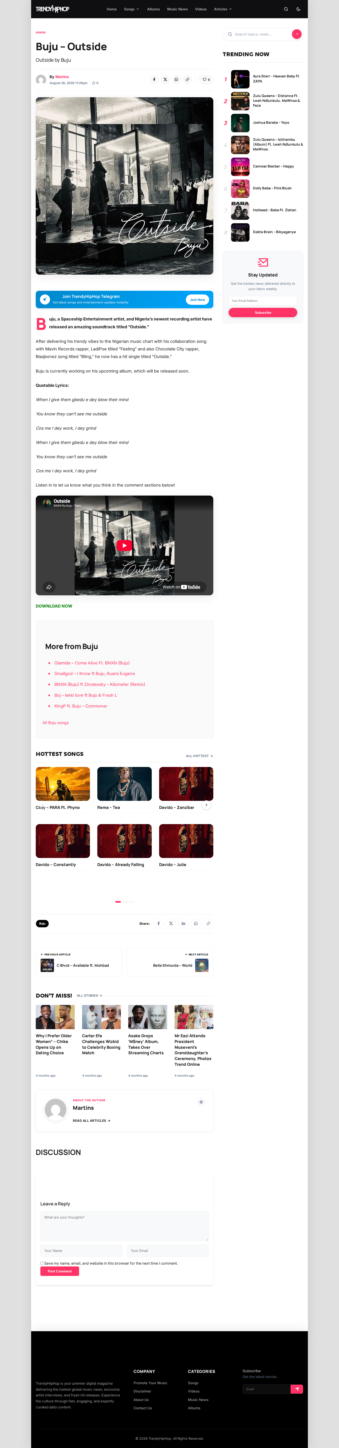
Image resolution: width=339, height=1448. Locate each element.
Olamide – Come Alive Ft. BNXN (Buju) (92, 662)
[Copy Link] (187, 79)
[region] (124, 835)
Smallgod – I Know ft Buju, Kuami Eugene (94, 673)
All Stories (87, 995)
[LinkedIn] (183, 924)
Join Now (197, 300)
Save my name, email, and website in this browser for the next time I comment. (111, 1263)
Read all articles (89, 1120)
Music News (198, 1400)
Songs (41, 32)
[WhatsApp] (176, 79)
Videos (193, 1391)
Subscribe (263, 312)
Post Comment (60, 1271)
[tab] (118, 902)
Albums (194, 1408)
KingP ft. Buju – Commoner (80, 705)
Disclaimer (142, 1391)
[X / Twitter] (171, 924)
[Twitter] (165, 79)
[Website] (201, 1102)
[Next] (206, 805)
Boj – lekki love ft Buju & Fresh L (85, 695)
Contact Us (143, 1408)
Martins (62, 76)
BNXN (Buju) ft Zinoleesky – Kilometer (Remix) (99, 684)
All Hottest (197, 756)
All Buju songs (55, 722)
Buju (42, 923)
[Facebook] (154, 79)
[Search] (286, 9)
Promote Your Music (150, 1383)
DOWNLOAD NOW (54, 606)
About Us (141, 1400)
